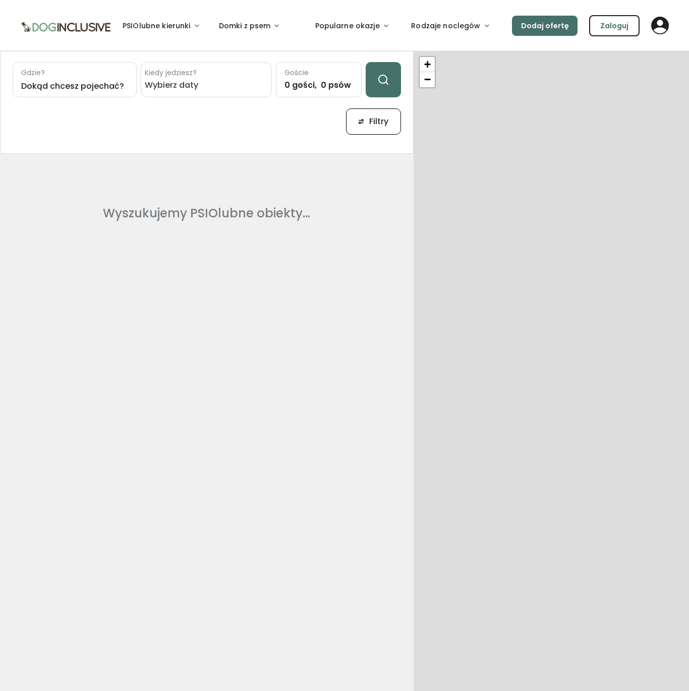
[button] (427, 64)
